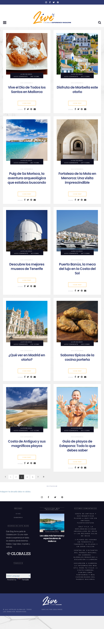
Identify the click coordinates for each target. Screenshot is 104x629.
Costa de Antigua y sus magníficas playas (27, 443)
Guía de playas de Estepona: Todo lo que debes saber (77, 446)
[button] (5, 23)
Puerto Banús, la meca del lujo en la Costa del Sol (77, 269)
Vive (18, 513)
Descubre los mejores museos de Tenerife (26, 266)
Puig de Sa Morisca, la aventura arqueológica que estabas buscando (27, 178)
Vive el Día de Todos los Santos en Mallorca (27, 89)
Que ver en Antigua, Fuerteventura (87, 521)
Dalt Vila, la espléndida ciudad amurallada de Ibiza (85, 529)
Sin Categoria (27, 83)
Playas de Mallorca (52, 531)
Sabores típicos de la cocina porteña (77, 357)
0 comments (22, 76)
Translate (25, 580)
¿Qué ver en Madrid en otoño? (26, 357)
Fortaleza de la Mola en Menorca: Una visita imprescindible (77, 178)
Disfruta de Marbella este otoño (77, 89)
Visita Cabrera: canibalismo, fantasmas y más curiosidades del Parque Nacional (85, 574)
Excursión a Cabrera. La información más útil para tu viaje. (86, 566)
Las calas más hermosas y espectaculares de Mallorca (52, 538)
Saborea (18, 517)
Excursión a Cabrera (86, 559)
